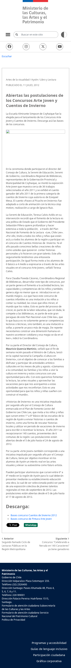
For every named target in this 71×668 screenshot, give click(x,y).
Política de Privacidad (13, 619)
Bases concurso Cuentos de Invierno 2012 (34, 515)
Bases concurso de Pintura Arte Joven (31, 518)
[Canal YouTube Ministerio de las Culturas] (59, 46)
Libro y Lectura (48, 79)
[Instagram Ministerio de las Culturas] (26, 46)
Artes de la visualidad (17, 79)
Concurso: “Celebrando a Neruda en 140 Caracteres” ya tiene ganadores (54, 544)
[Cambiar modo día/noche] (64, 34)
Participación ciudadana (49, 655)
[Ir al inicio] (35, 12)
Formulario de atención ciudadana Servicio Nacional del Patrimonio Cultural (25, 614)
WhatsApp (30, 524)
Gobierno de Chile (11, 577)
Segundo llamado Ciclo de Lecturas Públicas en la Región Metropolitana (16, 544)
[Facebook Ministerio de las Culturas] (9, 46)
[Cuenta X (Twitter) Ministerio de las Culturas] (42, 46)
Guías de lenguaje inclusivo (49, 649)
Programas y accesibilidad (49, 643)
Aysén (34, 79)
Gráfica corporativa (49, 661)
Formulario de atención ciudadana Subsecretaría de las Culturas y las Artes (28, 607)
